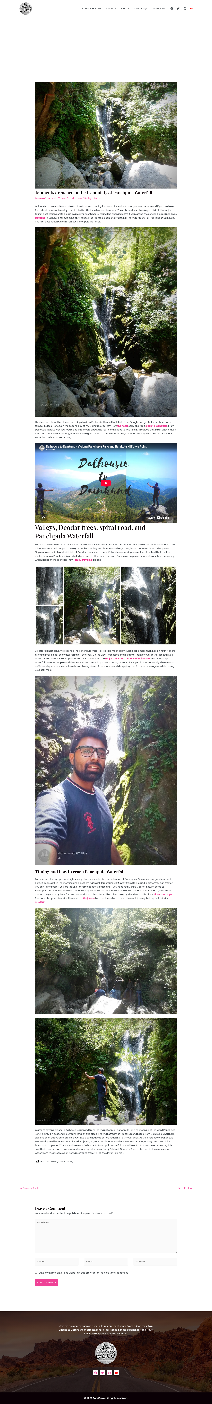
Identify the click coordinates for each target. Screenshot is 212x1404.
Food (123, 8)
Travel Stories (74, 198)
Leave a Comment (45, 198)
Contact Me (158, 8)
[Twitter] (178, 8)
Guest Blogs (140, 8)
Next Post (185, 1188)
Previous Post (29, 1188)
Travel (109, 8)
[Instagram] (184, 8)
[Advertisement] (106, 38)
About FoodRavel (91, 8)
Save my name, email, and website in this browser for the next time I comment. (83, 1272)
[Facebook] (171, 8)
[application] (114, 8)
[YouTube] (191, 8)
